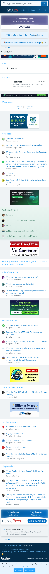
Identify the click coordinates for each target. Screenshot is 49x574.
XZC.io (8, 225)
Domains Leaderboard (15, 138)
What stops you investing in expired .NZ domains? (26, 341)
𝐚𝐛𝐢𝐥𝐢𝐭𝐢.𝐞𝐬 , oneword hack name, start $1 (22, 231)
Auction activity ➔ (10, 209)
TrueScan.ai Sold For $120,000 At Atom (22, 325)
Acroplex (16, 490)
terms (31, 566)
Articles (28, 109)
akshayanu (16, 157)
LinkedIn (30, 107)
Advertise (14, 549)
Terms (31, 552)
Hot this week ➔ (9, 320)
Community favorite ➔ (12, 387)
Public (32, 35)
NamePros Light (15, 545)
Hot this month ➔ (10, 422)
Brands (14, 169)
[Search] (46, 10)
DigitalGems (17, 148)
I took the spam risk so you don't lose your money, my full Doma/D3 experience (23, 358)
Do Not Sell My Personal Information (15, 552)
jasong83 (16, 185)
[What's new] (40, 10)
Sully (16, 397)
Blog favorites (8, 466)
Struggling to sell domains (16, 447)
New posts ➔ (8, 133)
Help (44, 552)
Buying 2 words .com (14, 433)
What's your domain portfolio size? (20, 284)
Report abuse (24, 549)
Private (40, 35)
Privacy (38, 552)
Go (44, 4)
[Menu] (3, 10)
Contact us (5, 549)
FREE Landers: (12, 35)
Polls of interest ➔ (10, 272)
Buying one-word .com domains (19, 440)
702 (13, 175)
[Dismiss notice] (45, 42)
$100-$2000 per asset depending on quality (24, 145)
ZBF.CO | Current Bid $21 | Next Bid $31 (23, 220)
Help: (26, 35)
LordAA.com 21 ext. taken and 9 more (21, 236)
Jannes (15, 141)
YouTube (21, 109)
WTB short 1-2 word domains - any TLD (22, 426)
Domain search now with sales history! (23, 42)
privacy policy (23, 566)
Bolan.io (9, 173)
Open (21, 35)
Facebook (20, 107)
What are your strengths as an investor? (22, 277)
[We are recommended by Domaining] (5, 559)
